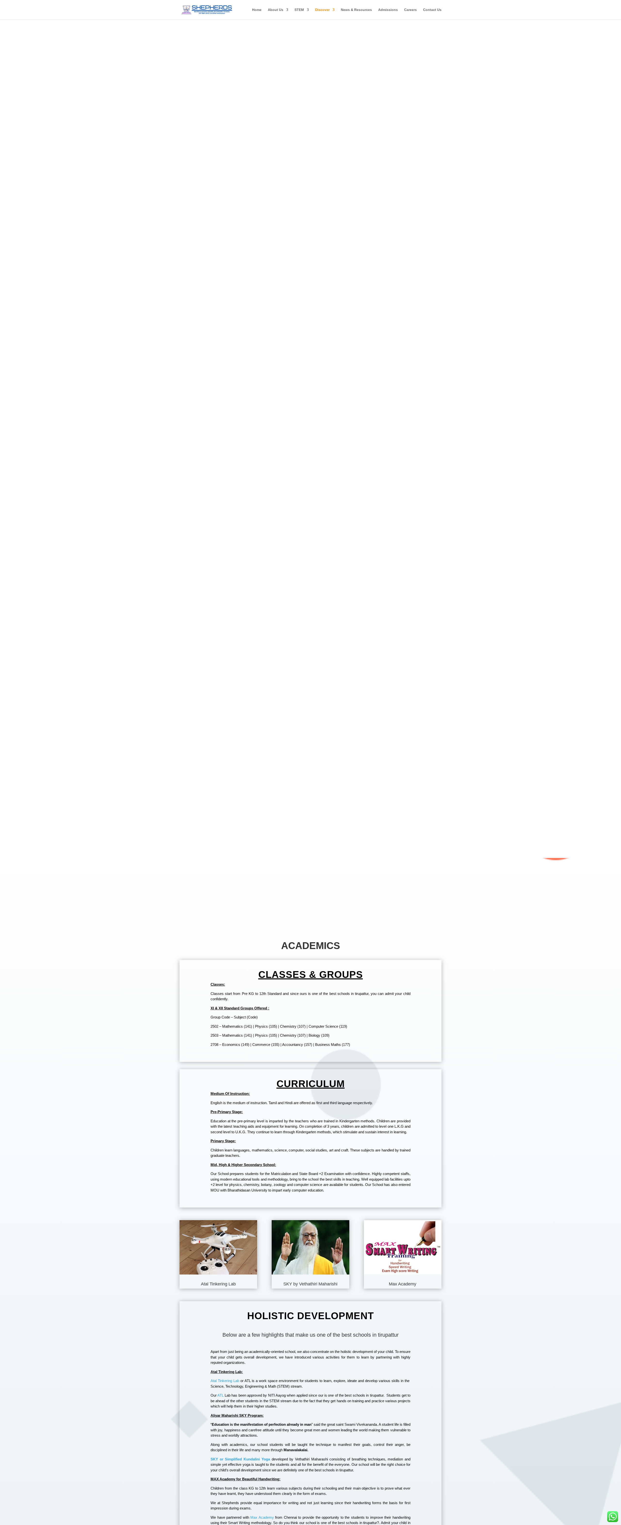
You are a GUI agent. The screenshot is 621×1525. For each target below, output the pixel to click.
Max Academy (262, 1517)
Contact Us (432, 10)
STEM (299, 10)
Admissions (388, 10)
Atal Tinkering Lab (225, 1381)
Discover (322, 10)
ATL (220, 1395)
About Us (275, 10)
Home (256, 10)
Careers (410, 10)
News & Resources (356, 10)
